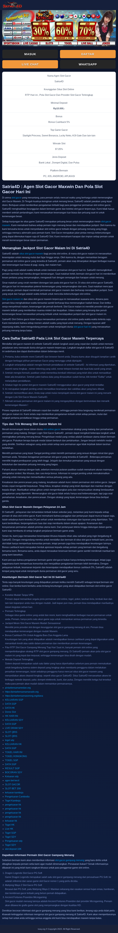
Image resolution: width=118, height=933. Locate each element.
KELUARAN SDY (14, 720)
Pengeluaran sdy (13, 841)
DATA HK (10, 708)
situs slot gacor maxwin (31, 253)
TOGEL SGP (11, 760)
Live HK (9, 829)
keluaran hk (11, 821)
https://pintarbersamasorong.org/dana (24, 696)
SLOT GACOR (12, 784)
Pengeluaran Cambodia (17, 796)
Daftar (87, 54)
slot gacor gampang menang (69, 860)
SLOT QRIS (11, 732)
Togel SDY (10, 837)
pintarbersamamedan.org (18, 688)
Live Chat (30, 64)
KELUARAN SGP (14, 700)
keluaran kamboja (14, 792)
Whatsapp (88, 64)
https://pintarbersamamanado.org (22, 692)
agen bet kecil (12, 780)
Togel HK (10, 825)
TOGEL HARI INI (13, 752)
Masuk (30, 54)
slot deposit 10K (13, 849)
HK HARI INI (11, 716)
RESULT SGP (12, 768)
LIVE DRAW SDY (14, 728)
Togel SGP (10, 833)
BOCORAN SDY (13, 772)
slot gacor (16, 197)
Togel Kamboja (12, 800)
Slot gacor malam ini (12, 299)
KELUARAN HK (13, 744)
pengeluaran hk (13, 804)
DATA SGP (10, 704)
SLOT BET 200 (13, 788)
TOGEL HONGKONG (16, 756)
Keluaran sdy (12, 776)
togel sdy (9, 740)
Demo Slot (10, 712)
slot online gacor (51, 429)
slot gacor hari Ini (82, 327)
